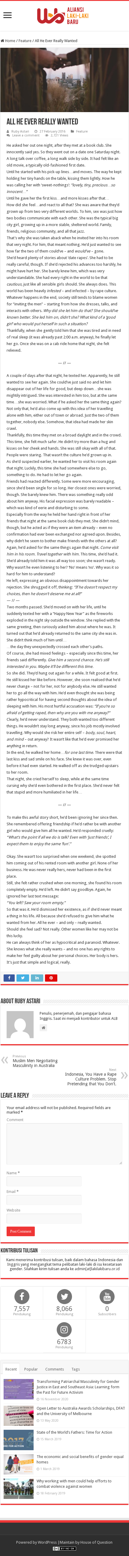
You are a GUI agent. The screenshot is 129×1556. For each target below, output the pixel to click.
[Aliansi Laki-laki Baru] (64, 15)
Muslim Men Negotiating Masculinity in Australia (35, 1061)
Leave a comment (26, 135)
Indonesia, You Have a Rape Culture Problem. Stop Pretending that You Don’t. (90, 1077)
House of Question (96, 1542)
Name (13, 1173)
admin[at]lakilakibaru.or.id (97, 1269)
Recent (11, 1369)
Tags (75, 1369)
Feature (25, 40)
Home (9, 40)
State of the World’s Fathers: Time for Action (74, 1432)
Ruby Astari (20, 131)
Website (13, 1210)
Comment (15, 1119)
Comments (54, 1369)
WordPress (47, 1542)
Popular (31, 1369)
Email (13, 1191)
